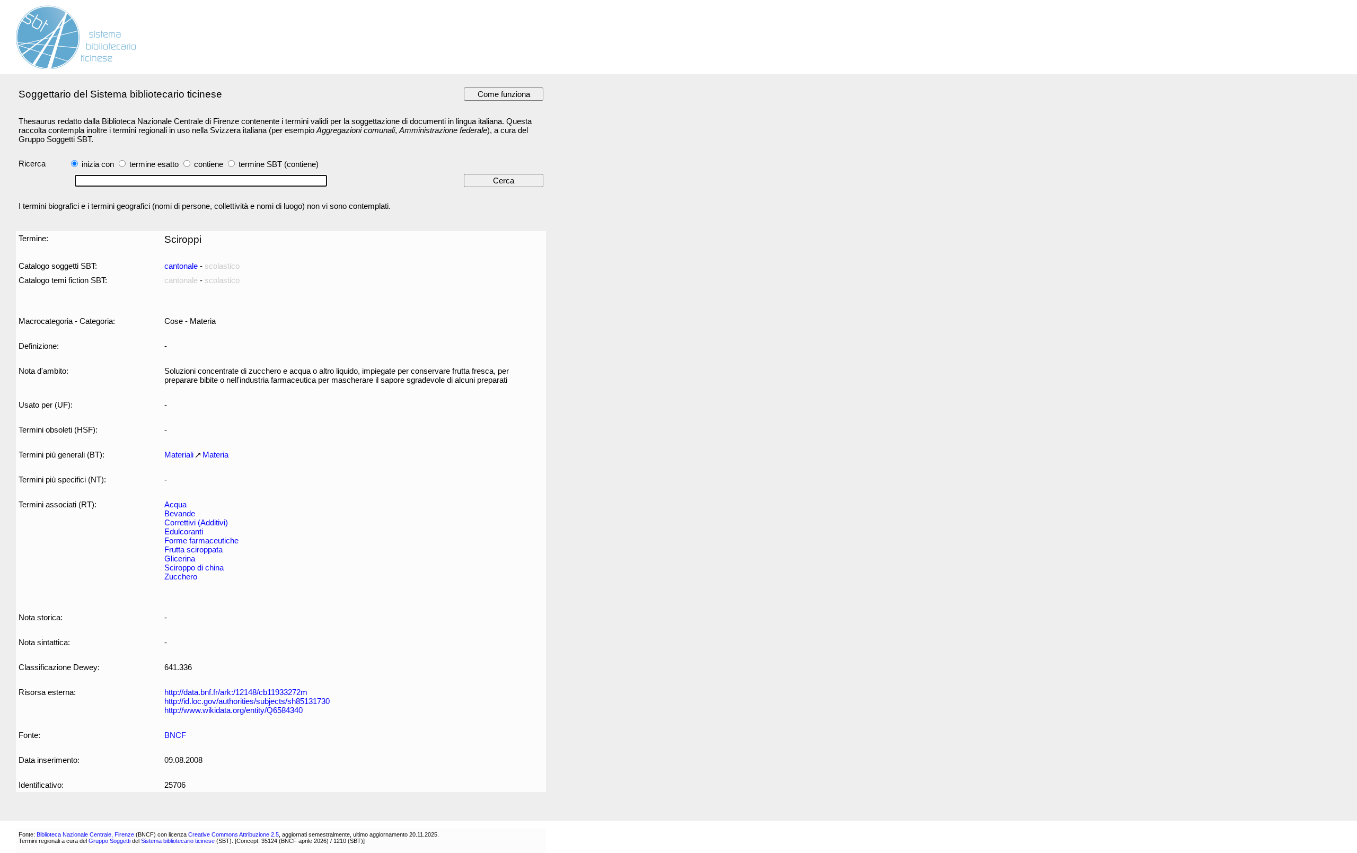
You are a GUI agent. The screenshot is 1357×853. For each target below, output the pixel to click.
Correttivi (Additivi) (196, 522)
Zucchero (180, 576)
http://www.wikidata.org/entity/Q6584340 (233, 710)
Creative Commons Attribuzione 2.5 (233, 834)
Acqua (175, 504)
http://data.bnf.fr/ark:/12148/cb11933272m (235, 692)
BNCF (175, 735)
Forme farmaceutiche (201, 540)
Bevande (179, 513)
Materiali (178, 454)
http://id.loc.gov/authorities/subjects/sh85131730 (247, 701)
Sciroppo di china (194, 567)
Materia (215, 454)
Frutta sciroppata (193, 549)
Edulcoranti (183, 531)
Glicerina (179, 558)
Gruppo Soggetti (109, 841)
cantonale (181, 265)
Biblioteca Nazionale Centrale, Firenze (85, 834)
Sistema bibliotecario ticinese (178, 841)
